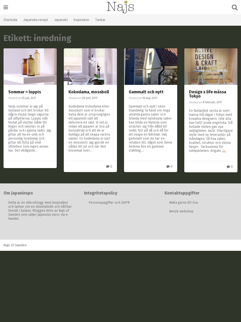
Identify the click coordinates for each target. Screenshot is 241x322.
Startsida (10, 20)
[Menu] (6, 7)
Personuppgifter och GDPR (109, 203)
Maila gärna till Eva (184, 203)
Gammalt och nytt (146, 92)
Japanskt (61, 20)
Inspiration (81, 20)
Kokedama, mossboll (88, 92)
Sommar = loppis (24, 92)
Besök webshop (181, 211)
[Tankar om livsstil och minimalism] (120, 7)
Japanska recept (35, 20)
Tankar (100, 20)
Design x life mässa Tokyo (207, 94)
